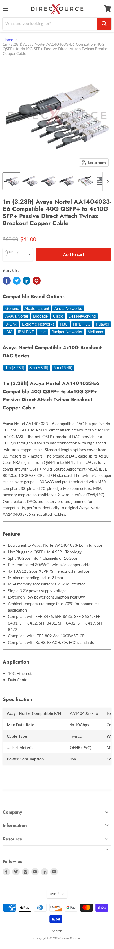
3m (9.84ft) (38, 367)
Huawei (102, 324)
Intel (42, 332)
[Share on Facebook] (7, 281)
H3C (64, 324)
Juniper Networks (67, 332)
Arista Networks (68, 308)
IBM (8, 332)
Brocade (40, 316)
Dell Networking (82, 316)
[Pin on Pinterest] (37, 281)
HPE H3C (81, 324)
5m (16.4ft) (63, 367)
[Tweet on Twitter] (17, 281)
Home (8, 39)
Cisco (58, 316)
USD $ (54, 894)
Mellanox (95, 332)
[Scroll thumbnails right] (106, 181)
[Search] (104, 24)
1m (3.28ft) (14, 367)
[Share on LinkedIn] (26, 281)
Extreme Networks (38, 324)
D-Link (11, 324)
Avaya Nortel (16, 316)
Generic (12, 308)
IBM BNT (26, 332)
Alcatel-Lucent (36, 308)
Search (57, 931)
